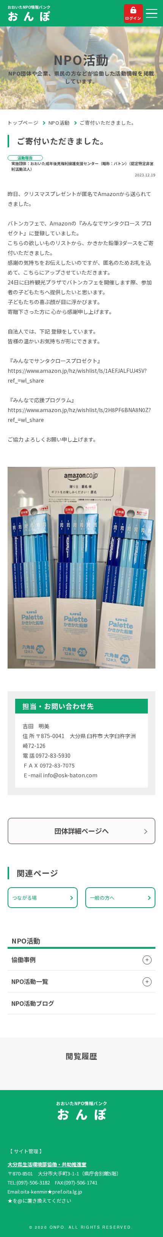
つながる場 (24, 897)
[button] (151, 13)
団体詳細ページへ (81, 830)
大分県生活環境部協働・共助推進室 (47, 1164)
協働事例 (23, 959)
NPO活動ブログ (32, 1003)
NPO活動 (59, 122)
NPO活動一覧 (29, 981)
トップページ (23, 122)
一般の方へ (102, 897)
